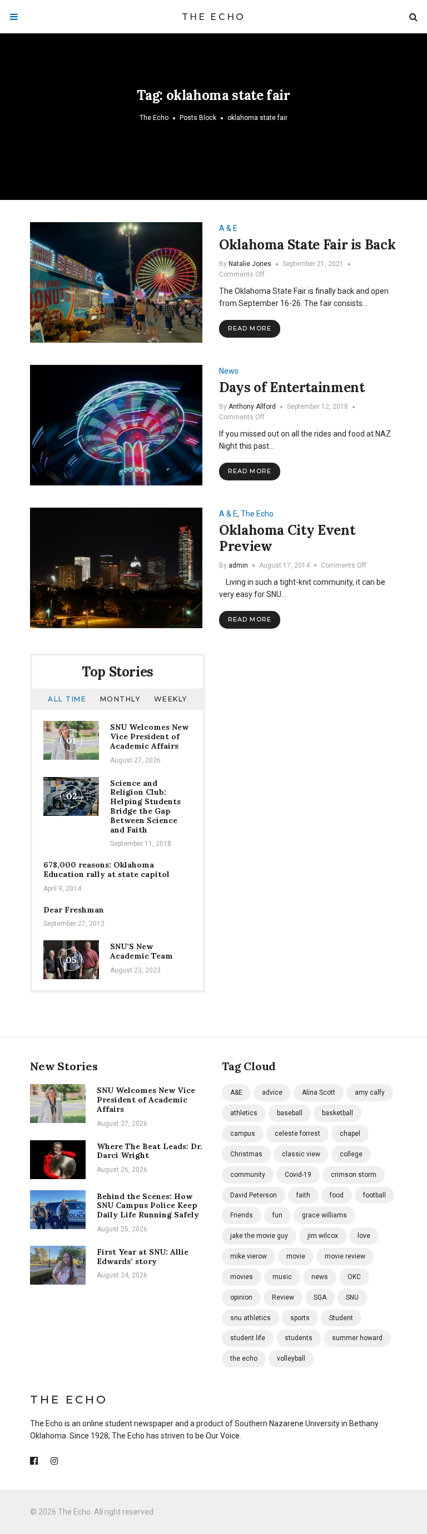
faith (303, 1195)
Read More (249, 328)
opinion (241, 1297)
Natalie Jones (250, 264)
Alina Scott (318, 1092)
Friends (241, 1215)
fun (277, 1215)
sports (300, 1318)
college (351, 1154)
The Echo (214, 17)
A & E (228, 228)
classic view (301, 1154)
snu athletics (250, 1318)
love (364, 1236)
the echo (243, 1358)
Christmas (246, 1154)
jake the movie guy (259, 1236)
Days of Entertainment (291, 387)
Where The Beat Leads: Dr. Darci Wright (149, 1151)
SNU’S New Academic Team (141, 951)
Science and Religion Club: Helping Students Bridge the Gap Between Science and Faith (145, 806)
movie (295, 1256)
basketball (337, 1113)
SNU (352, 1297)
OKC (354, 1277)
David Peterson (253, 1195)
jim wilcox (322, 1236)
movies (241, 1277)
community (247, 1175)
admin (238, 565)
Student (341, 1318)
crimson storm (353, 1175)
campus (242, 1133)
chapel (350, 1133)
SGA (320, 1297)
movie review (345, 1256)
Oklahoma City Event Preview (287, 538)
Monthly (120, 699)
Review (283, 1297)
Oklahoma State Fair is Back (307, 244)
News (229, 371)
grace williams (324, 1215)
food (337, 1195)
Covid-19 (298, 1175)
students (298, 1338)
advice (272, 1092)
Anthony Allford (252, 406)
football (374, 1195)
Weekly (170, 699)
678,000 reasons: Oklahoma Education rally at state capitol (106, 869)
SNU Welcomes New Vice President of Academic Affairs (149, 736)
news (319, 1277)
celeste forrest (297, 1133)
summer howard (357, 1338)
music (282, 1277)
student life (247, 1338)
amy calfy (370, 1092)
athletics (243, 1113)
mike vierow (248, 1256)
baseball (289, 1113)
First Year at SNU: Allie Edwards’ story (142, 1256)
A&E (236, 1092)
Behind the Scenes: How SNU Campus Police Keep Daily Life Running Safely (148, 1205)
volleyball (291, 1358)
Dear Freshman (73, 910)
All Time (67, 699)
